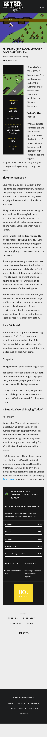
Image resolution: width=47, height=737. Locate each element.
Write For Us (33, 704)
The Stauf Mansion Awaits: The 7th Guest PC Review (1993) (28, 679)
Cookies (12, 709)
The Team (21, 704)
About (11, 704)
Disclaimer (33, 709)
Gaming (25, 57)
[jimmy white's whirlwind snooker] (7, 655)
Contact (23, 714)
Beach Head (9, 479)
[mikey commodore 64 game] (7, 667)
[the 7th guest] (7, 679)
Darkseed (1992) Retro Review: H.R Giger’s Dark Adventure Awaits (26, 642)
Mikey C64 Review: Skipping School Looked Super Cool (28, 667)
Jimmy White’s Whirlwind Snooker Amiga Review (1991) (27, 654)
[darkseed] (7, 642)
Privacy (22, 709)
